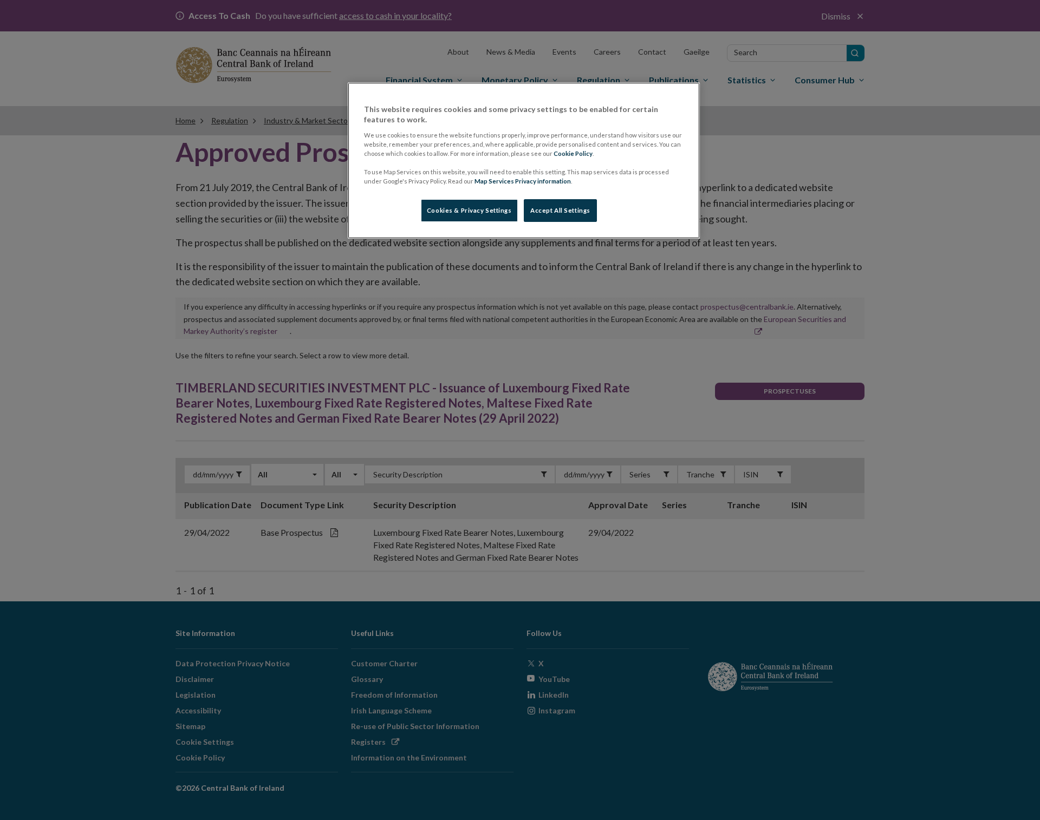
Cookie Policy (573, 153)
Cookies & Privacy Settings (469, 210)
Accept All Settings (560, 210)
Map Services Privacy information (522, 181)
